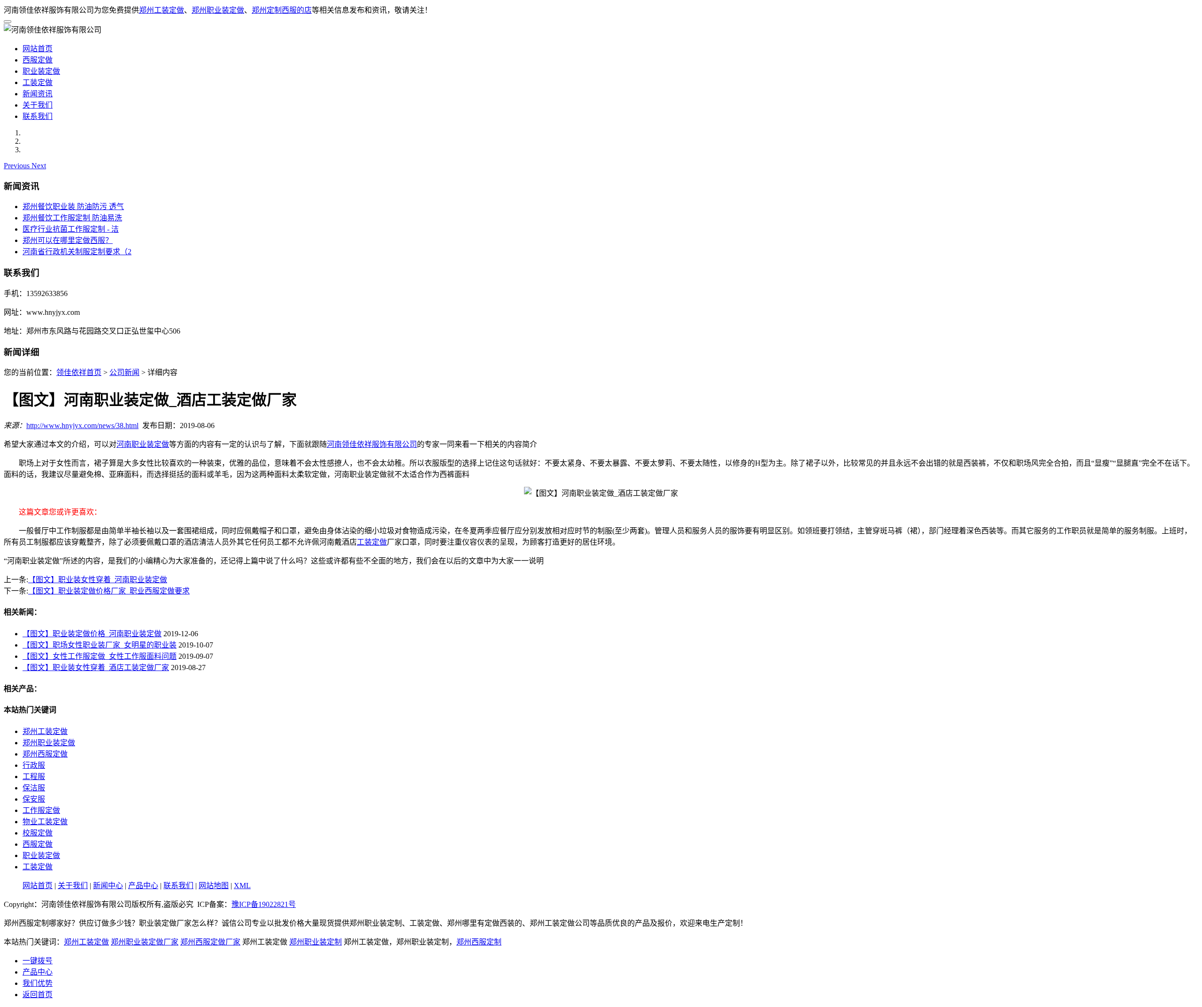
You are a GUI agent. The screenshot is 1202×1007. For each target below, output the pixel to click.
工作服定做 (41, 810)
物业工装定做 (45, 822)
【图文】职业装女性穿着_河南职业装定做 (97, 580)
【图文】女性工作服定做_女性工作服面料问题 (100, 656)
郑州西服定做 (45, 754)
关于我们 (38, 105)
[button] (17, 166)
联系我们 (38, 116)
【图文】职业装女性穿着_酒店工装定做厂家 (96, 667)
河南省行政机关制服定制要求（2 (77, 252)
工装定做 (38, 82)
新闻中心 (108, 886)
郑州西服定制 (478, 942)
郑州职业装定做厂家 (144, 942)
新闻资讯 (38, 94)
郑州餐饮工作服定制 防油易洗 (72, 218)
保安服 (34, 799)
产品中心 (143, 886)
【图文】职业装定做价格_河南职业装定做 (92, 634)
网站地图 (214, 886)
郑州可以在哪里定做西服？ (68, 240)
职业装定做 (41, 71)
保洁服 (34, 788)
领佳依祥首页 (78, 372)
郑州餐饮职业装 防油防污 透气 (73, 207)
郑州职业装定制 (315, 942)
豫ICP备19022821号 (263, 904)
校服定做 (38, 833)
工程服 (34, 777)
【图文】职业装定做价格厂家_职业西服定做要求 (109, 591)
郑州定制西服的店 (282, 10)
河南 (123, 444)
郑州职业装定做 (218, 10)
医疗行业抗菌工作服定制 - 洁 (71, 229)
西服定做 (38, 60)
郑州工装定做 (161, 10)
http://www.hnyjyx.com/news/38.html (82, 425)
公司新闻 (124, 372)
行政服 (34, 765)
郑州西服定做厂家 (210, 942)
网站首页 (38, 49)
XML (242, 886)
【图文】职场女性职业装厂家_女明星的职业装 (100, 645)
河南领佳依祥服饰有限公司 (372, 444)
